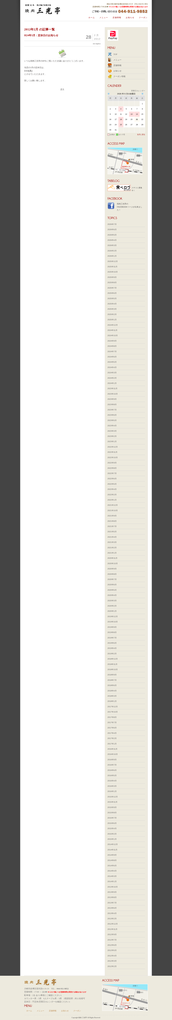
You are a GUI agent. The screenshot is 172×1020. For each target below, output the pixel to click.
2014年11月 (112, 850)
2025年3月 (112, 309)
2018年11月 (112, 664)
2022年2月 (112, 495)
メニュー (103, 17)
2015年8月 (112, 813)
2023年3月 (112, 431)
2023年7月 (112, 410)
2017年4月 (112, 733)
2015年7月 (112, 818)
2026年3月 (112, 245)
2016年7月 (112, 765)
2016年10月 (113, 754)
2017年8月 (112, 717)
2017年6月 (112, 728)
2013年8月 (112, 897)
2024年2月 (112, 378)
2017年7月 (112, 722)
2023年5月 (112, 420)
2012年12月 (113, 924)
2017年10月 (113, 712)
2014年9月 (112, 855)
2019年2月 (112, 654)
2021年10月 (113, 510)
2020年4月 (112, 595)
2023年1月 (112, 441)
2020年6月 (112, 585)
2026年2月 (112, 251)
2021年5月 (112, 532)
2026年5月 (112, 235)
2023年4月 (112, 426)
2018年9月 (112, 675)
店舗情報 (117, 17)
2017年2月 (112, 738)
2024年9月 (112, 341)
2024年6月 (112, 357)
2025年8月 (112, 282)
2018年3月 (112, 696)
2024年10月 (113, 335)
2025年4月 (112, 304)
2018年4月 (112, 691)
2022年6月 (112, 479)
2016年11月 (112, 749)
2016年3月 (112, 786)
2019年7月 (112, 638)
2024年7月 (112, 351)
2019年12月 (113, 616)
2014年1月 (112, 881)
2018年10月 (113, 669)
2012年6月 (112, 945)
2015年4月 (112, 828)
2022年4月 (112, 489)
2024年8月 (112, 346)
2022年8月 (112, 468)
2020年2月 (112, 606)
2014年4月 (112, 871)
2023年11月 (112, 388)
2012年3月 (112, 961)
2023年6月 (112, 415)
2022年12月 (113, 447)
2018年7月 (112, 680)
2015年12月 (113, 797)
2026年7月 (112, 224)
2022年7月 (112, 473)
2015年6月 (112, 823)
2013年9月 (112, 892)
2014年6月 (112, 866)
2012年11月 (112, 929)
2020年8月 (112, 574)
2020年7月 (112, 579)
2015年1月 (112, 839)
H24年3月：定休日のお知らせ (41, 35)
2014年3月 (112, 876)
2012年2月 (112, 966)
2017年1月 (112, 744)
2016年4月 (112, 781)
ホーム (91, 17)
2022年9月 (112, 463)
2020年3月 (112, 601)
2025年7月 (112, 288)
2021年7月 (112, 526)
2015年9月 (112, 807)
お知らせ (130, 17)
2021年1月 (112, 553)
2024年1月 (112, 383)
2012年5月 (112, 950)
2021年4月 (112, 537)
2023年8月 (112, 404)
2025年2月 (112, 314)
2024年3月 (112, 373)
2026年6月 (112, 229)
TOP (115, 54)
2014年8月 (112, 860)
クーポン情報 (119, 76)
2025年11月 (112, 267)
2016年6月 (112, 770)
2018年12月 (113, 659)
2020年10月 (113, 563)
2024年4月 (112, 367)
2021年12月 (113, 505)
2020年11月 (112, 558)
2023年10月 (113, 394)
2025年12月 (113, 261)
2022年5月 (112, 484)
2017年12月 (113, 707)
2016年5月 (112, 775)
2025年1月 (112, 320)
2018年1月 (112, 701)
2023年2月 (112, 436)
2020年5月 (112, 590)
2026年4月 (112, 240)
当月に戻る (141, 134)
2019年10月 (113, 622)
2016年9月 (112, 760)
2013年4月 (112, 913)
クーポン (143, 17)
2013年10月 (113, 887)
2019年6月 (112, 643)
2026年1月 (112, 256)
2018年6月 (112, 685)
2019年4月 (112, 648)
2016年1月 (112, 791)
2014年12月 (113, 844)
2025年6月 (112, 293)
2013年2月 (112, 919)
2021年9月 (112, 516)
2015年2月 (112, 834)
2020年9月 (112, 569)
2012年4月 (112, 956)
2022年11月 (112, 452)
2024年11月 (112, 330)
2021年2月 (112, 548)
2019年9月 (112, 627)
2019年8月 (112, 632)
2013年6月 (112, 908)
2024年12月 (113, 325)
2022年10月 (113, 457)
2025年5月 (112, 298)
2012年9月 (112, 934)
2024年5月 (112, 362)
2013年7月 (112, 903)
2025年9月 (112, 277)
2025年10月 (113, 272)
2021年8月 (112, 521)
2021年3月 (112, 542)
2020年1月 (112, 611)
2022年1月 (112, 500)
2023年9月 (112, 399)
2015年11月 (112, 802)
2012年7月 (112, 940)
